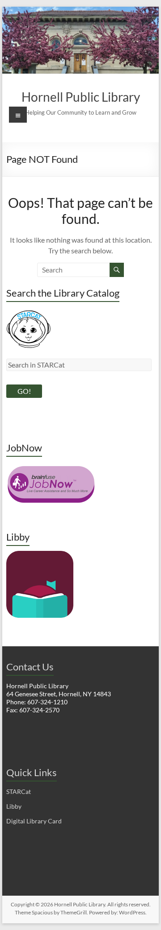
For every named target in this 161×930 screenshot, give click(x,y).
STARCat (18, 791)
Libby (13, 806)
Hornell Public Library (80, 96)
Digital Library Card (34, 821)
